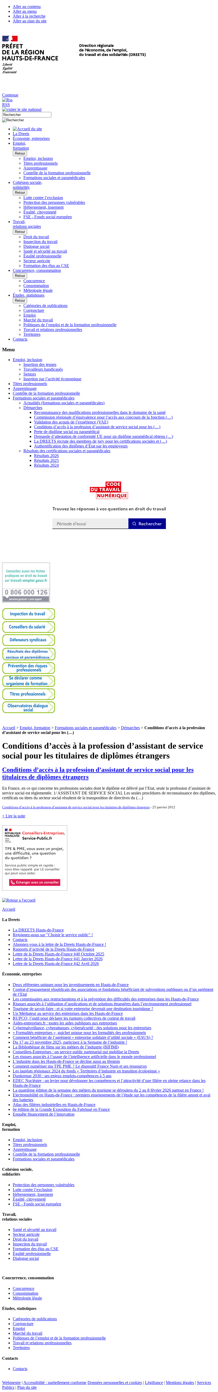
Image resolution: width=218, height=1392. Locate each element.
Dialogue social (36, 246)
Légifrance (154, 1382)
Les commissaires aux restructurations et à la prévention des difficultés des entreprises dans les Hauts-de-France (106, 999)
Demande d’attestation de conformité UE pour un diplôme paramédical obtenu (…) (103, 436)
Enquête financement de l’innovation (43, 1114)
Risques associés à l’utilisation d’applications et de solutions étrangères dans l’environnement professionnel (102, 1004)
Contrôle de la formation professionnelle (57, 173)
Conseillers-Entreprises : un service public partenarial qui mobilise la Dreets (76, 1052)
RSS (6, 104)
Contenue (10, 95)
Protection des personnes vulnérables (54, 202)
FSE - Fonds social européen (47, 217)
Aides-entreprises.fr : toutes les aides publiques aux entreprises (65, 1023)
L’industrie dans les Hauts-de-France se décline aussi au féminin (66, 1061)
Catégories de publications (45, 305)
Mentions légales (180, 1382)
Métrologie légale (38, 290)
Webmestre (11, 1382)
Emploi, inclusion (38, 158)
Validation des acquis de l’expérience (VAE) (71, 422)
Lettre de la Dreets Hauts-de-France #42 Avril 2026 (56, 963)
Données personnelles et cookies (114, 1382)
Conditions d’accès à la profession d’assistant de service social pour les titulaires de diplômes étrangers (76, 807)
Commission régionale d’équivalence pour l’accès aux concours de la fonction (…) (103, 417)
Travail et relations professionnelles (52, 329)
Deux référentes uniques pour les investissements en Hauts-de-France (71, 984)
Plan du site (27, 1387)
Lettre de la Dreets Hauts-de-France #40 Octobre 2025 (58, 954)
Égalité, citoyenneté (39, 212)
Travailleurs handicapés (43, 369)
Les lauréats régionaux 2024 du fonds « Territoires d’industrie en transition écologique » (86, 1071)
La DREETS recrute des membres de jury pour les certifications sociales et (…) (100, 441)
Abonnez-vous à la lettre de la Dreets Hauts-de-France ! (59, 944)
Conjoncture (33, 310)
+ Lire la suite (13, 816)
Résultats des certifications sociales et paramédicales (66, 451)
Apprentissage (35, 168)
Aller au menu (25, 11)
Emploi (29, 315)
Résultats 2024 (46, 465)
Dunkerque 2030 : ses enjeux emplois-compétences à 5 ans (62, 1076)
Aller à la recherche (29, 16)
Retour (20, 153)
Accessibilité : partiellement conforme (54, 1382)
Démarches (32, 407)
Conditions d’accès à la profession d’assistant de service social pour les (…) (97, 427)
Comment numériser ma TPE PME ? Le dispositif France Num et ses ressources (80, 1066)
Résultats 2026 (46, 455)
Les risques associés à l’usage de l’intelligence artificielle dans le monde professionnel (84, 1056)
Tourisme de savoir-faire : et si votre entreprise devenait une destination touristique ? (83, 1008)
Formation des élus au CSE (46, 265)
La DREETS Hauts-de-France (38, 930)
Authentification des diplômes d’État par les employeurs (81, 446)
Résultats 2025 (46, 460)
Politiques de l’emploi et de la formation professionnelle (69, 324)
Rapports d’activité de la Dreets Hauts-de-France (53, 949)
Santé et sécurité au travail (45, 251)
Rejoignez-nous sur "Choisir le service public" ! (53, 935)
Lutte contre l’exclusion (43, 197)
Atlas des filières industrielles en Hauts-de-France (54, 1104)
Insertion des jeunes (39, 364)
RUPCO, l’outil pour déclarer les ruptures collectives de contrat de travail (74, 1018)
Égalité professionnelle (42, 256)
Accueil (8, 727)
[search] (26, 115)
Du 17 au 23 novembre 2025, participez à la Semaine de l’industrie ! (70, 1042)
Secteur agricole (36, 261)
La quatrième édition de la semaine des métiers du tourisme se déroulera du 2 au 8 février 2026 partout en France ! (108, 1090)
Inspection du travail (40, 241)
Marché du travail (38, 320)
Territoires (31, 334)
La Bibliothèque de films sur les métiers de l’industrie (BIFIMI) (66, 1047)
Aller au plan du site (30, 21)
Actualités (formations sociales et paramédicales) (63, 403)
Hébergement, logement (43, 207)
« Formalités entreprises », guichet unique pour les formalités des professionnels (79, 1032)
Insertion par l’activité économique (52, 379)
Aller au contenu (27, 6)
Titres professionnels (40, 163)
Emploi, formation (35, 727)
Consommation (36, 285)
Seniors (29, 374)
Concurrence (34, 281)
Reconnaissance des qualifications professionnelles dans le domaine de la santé (100, 412)
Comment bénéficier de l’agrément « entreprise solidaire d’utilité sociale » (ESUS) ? (83, 1037)
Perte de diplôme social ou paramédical (66, 431)
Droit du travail (36, 237)
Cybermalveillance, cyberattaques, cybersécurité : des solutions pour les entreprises (82, 1028)
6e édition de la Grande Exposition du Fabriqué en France (61, 1109)
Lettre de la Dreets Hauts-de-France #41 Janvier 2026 (58, 959)
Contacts (20, 939)
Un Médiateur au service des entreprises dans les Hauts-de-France (68, 1013)
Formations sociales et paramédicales (54, 177)
